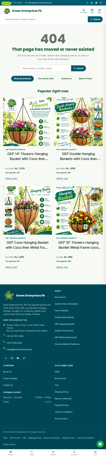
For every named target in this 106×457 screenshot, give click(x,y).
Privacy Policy (61, 418)
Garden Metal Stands (64, 317)
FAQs (57, 371)
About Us (7, 371)
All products (60, 297)
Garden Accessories (64, 330)
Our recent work (46, 78)
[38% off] (27, 122)
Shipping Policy (62, 392)
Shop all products (22, 78)
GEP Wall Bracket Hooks (66, 337)
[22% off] (78, 210)
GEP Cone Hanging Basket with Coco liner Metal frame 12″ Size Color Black (27, 247)
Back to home (85, 78)
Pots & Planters (61, 310)
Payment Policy (62, 405)
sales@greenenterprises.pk (40, 3)
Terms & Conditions (63, 412)
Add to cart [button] (11, 178)
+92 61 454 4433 (14, 343)
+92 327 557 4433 (14, 3)
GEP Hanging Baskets (15, 150)
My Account (60, 378)
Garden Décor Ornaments (66, 304)
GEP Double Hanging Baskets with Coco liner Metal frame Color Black (78, 159)
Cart (57, 385)
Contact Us (8, 385)
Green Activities (10, 378)
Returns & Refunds (63, 398)
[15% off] (78, 122)
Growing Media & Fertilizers (67, 344)
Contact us (66, 78)
